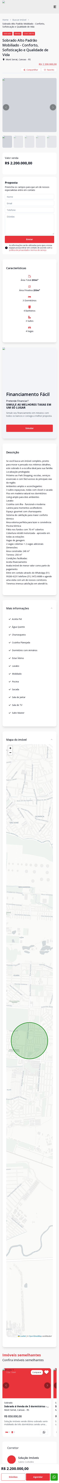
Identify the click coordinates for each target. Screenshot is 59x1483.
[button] (6, 107)
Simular (29, 428)
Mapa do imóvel (16, 739)
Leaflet (23, 1336)
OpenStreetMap (35, 1336)
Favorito (50, 70)
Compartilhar (32, 70)
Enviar (29, 239)
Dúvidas (13, 1476)
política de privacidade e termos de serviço (27, 250)
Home (5, 19)
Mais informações (17, 608)
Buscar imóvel (19, 19)
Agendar (38, 1476)
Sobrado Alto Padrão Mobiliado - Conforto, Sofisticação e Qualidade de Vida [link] (23, 25)
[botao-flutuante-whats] (54, 1477)
